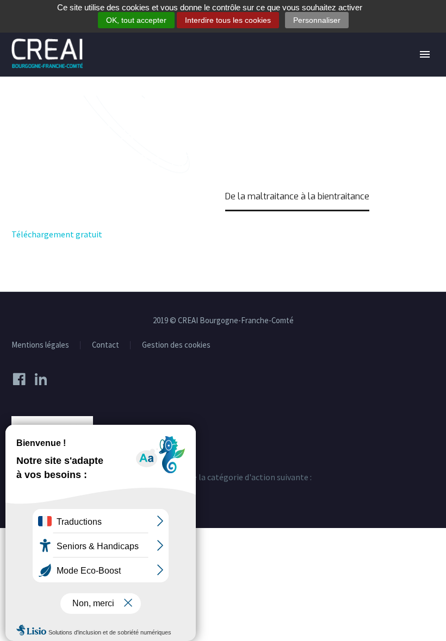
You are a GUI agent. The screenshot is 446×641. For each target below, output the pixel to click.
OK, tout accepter (136, 20)
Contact (105, 345)
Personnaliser (316, 20)
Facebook (22, 379)
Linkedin (44, 379)
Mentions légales (40, 345)
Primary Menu (425, 54)
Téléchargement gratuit (56, 234)
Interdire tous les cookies (228, 20)
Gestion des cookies (176, 345)
